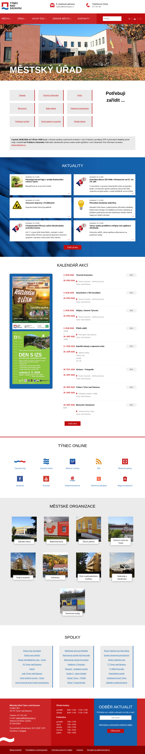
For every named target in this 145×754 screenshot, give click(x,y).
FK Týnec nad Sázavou (32, 664)
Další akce (72, 423)
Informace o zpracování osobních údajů (115, 725)
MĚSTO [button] (6, 18)
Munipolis (22, 108)
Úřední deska (79, 121)
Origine (23, 731)
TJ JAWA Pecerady (116, 669)
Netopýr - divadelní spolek (76, 669)
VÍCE (131, 275)
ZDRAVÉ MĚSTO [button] (61, 18)
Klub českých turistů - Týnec (32, 678)
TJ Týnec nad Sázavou (116, 664)
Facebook (20, 485)
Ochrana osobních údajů (62, 750)
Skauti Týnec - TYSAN (76, 678)
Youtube (46, 485)
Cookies (79, 750)
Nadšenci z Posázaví (76, 664)
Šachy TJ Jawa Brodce (76, 682)
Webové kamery (125, 468)
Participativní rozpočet (51, 121)
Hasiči (32, 669)
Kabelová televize (72, 485)
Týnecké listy (20, 468)
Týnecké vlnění (46, 468)
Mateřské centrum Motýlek (76, 651)
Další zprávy (72, 247)
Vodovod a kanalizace (80, 108)
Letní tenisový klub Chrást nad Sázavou (32, 682)
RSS (98, 468)
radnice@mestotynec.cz (26, 718)
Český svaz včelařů (32, 655)
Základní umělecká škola (116, 682)
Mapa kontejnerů (125, 485)
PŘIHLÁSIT (115, 731)
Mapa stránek (16, 750)
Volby (79, 95)
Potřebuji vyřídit (22, 121)
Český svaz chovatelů (32, 651)
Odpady (22, 95)
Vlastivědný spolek (117, 673)
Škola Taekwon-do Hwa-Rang (116, 651)
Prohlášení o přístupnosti (36, 750)
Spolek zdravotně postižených (116, 655)
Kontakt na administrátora (98, 750)
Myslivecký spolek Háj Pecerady (76, 655)
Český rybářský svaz (116, 660)
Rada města (51, 108)
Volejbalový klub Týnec (116, 678)
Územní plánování (51, 95)
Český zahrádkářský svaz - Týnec (32, 660)
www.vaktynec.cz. (18, 145)
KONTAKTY (83, 18)
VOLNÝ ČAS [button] (38, 18)
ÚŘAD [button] (21, 18)
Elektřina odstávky (99, 485)
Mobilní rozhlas (72, 468)
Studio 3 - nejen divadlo (76, 673)
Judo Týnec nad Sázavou (32, 673)
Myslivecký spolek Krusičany (76, 660)
